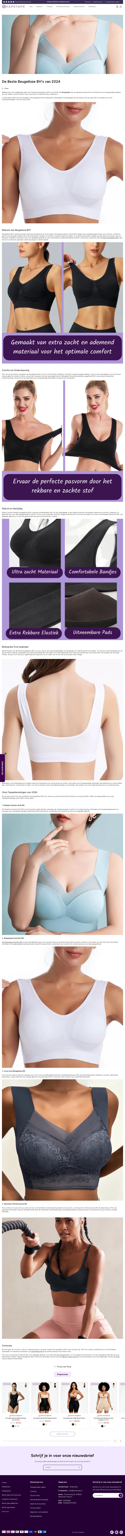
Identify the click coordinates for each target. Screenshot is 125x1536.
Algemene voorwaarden (39, 1512)
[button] (31, 6)
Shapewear (62, 1374)
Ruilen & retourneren (38, 1504)
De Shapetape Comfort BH (12, 942)
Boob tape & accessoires (11, 1495)
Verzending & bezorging (39, 1499)
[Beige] (16, 1426)
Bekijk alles (62, 1434)
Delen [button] (6, 88)
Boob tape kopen (8, 1507)
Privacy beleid (35, 1508)
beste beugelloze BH (111, 238)
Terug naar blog (64, 1366)
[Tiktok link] (112, 1532)
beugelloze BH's (37, 1351)
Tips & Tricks (35, 1495)
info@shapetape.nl (75, 1490)
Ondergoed (6, 1491)
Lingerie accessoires (9, 1499)
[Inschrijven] (121, 1495)
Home (4, 1482)
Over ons (88, 2)
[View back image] (25, 1385)
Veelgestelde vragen (113, 2)
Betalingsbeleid (36, 1516)
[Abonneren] (79, 1467)
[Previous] (115, 1441)
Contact (33, 1491)
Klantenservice (98, 2)
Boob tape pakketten (10, 1503)
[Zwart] (13, 1426)
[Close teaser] (5, 754)
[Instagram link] (121, 1532)
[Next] (120, 1441)
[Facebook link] (116, 1532)
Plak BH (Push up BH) (70, 1357)
